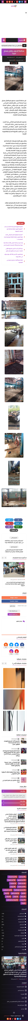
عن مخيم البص (21, 990)
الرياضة (12, 887)
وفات (23, 903)
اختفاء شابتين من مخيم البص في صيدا (11, 781)
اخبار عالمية (21, 883)
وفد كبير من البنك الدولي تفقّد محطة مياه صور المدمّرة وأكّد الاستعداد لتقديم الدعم (13, 244)
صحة (23, 944)
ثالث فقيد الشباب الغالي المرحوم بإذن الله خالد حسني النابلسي (10, 850)
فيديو (6, 893)
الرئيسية (21, 40)
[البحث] (3, 2)
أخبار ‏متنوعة (11, 60)
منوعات (22, 900)
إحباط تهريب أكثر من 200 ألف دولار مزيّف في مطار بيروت (13, 255)
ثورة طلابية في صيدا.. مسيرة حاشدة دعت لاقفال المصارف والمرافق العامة (12, 764)
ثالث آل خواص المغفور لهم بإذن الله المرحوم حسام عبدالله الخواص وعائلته (15, 861)
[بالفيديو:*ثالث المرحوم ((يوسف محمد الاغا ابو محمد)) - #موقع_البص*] (23, 741)
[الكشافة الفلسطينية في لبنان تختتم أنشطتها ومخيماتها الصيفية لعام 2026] (21, 829)
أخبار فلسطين (21, 880)
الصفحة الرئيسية (20, 60)
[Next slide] (3, 558)
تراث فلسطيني (6, 890)
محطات (22, 897)
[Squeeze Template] (23, 1016)
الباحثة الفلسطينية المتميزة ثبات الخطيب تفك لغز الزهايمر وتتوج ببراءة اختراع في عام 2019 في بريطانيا (11, 753)
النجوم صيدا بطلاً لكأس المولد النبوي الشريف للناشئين (11, 841)
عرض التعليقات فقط (13, 611)
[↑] (14, 1013)
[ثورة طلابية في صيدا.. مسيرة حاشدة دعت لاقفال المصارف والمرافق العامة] (23, 762)
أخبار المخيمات (12, 877)
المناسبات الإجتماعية (19, 890)
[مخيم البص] (14, 6)
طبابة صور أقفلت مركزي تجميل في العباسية (15, 261)
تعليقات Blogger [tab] (14, 598)
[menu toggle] (25, 2)
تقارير (23, 893)
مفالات (14, 897)
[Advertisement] (14, 22)
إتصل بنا (22, 994)
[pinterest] (12, 2)
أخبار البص (21, 877)
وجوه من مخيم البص (11, 900)
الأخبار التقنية (21, 887)
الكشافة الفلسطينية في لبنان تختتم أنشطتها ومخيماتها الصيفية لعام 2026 (14, 830)
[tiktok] (15, 2)
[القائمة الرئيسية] (4, 40)
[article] (14, 540)
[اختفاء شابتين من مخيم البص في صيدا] (23, 780)
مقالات (7, 897)
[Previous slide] (5, 663)
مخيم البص (6, 1016)
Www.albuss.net (22, 979)
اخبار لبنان (22, 925)
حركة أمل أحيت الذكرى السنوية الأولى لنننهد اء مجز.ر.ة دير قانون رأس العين (14, 250)
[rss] (10, 2)
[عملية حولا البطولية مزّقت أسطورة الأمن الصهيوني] (23, 772)
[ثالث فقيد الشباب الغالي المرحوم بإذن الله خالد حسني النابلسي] (21, 850)
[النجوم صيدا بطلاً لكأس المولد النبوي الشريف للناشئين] (21, 840)
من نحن (22, 1009)
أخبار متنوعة (11, 880)
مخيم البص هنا (21, 1005)
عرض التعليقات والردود (13, 614)
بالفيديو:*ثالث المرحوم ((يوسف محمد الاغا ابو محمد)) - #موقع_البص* (12, 742)
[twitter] (20, 2)
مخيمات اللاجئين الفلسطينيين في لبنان (15, 1001)
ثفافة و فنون (14, 893)
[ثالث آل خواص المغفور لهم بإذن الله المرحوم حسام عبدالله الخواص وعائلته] (21, 859)
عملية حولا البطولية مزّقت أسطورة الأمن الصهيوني (11, 773)
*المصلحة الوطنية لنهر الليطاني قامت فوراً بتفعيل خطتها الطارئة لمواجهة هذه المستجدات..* (13, 237)
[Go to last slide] (5, 558)
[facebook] (22, 2)
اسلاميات (12, 883)
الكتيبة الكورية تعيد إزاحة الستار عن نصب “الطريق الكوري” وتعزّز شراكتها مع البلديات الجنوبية (13, 229)
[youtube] (17, 2)
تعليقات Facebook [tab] (14, 601)
